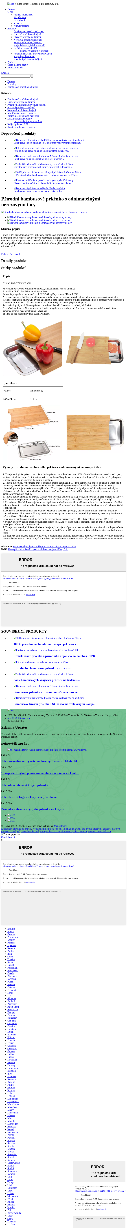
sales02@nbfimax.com (18, 718)
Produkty (11, 28)
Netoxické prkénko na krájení (47, 828)
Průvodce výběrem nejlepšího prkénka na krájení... (33, 809)
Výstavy (18, 23)
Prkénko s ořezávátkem (99, 831)
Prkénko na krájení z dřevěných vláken (33, 53)
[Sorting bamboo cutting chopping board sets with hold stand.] (44, 674)
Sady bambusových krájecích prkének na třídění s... (47, 680)
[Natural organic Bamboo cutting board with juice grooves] (41, 662)
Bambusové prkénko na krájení (29, 31)
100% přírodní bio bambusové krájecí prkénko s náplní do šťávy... (46, 175)
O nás (10, 12)
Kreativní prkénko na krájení (28, 59)
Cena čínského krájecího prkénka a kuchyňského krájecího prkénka (54, 831)
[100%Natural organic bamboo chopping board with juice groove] (47, 638)
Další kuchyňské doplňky (26, 48)
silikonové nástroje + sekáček (34, 51)
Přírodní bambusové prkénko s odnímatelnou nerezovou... (42, 151)
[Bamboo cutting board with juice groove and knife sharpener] (46, 686)
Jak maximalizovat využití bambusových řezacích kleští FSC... (41, 761)
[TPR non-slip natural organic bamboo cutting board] (46, 650)
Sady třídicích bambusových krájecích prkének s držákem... (43, 167)
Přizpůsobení (20, 17)
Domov (11, 9)
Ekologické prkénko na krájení (16, 828)
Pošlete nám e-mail (10, 254)
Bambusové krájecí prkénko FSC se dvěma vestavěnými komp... (54, 704)
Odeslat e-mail (8, 837)
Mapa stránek (60, 826)
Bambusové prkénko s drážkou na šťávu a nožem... (39, 159)
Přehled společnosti (23, 14)
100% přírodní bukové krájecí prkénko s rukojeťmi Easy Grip (38, 549)
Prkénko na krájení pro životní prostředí (82, 828)
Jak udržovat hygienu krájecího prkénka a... (29, 797)
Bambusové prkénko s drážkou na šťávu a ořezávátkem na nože (44, 546)
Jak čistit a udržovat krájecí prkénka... (25, 785)
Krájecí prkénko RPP (24, 56)
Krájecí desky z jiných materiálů (29, 45)
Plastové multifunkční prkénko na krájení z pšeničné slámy (42, 183)
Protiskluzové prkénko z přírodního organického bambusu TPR (54, 656)
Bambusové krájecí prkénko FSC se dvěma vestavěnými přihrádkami (47, 142)
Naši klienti (19, 20)
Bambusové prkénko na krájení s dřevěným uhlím (38, 191)
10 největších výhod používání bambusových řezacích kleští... (40, 773)
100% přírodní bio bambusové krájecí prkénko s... (46, 644)
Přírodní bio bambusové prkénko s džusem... (42, 668)
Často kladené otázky (17, 64)
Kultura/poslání (21, 25)
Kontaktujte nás (15, 67)
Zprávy (11, 62)
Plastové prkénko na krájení (27, 37)
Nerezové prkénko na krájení (28, 39)
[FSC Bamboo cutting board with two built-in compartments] (49, 698)
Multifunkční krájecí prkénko (28, 42)
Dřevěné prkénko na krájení (27, 34)
